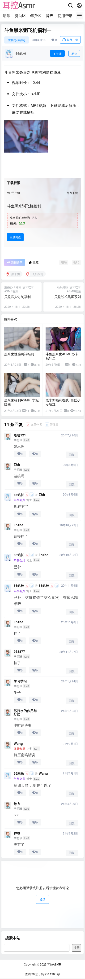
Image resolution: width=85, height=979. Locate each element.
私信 (74, 54)
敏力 (17, 803)
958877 (19, 651)
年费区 (36, 15)
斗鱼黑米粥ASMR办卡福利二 (62, 356)
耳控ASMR (54, 964)
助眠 (6, 15)
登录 (22, 223)
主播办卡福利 (16, 40)
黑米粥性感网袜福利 (19, 353)
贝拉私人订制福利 (17, 296)
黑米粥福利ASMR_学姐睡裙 (21, 402)
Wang (18, 743)
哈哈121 (20, 435)
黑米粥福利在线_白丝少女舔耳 (63, 402)
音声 (49, 15)
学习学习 (20, 681)
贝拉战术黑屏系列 (67, 296)
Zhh (17, 464)
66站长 (19, 494)
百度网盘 (15, 237)
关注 (59, 54)
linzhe (18, 525)
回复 (72, 454)
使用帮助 (65, 15)
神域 (17, 833)
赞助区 (20, 15)
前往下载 (72, 40)
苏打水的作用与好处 (25, 712)
